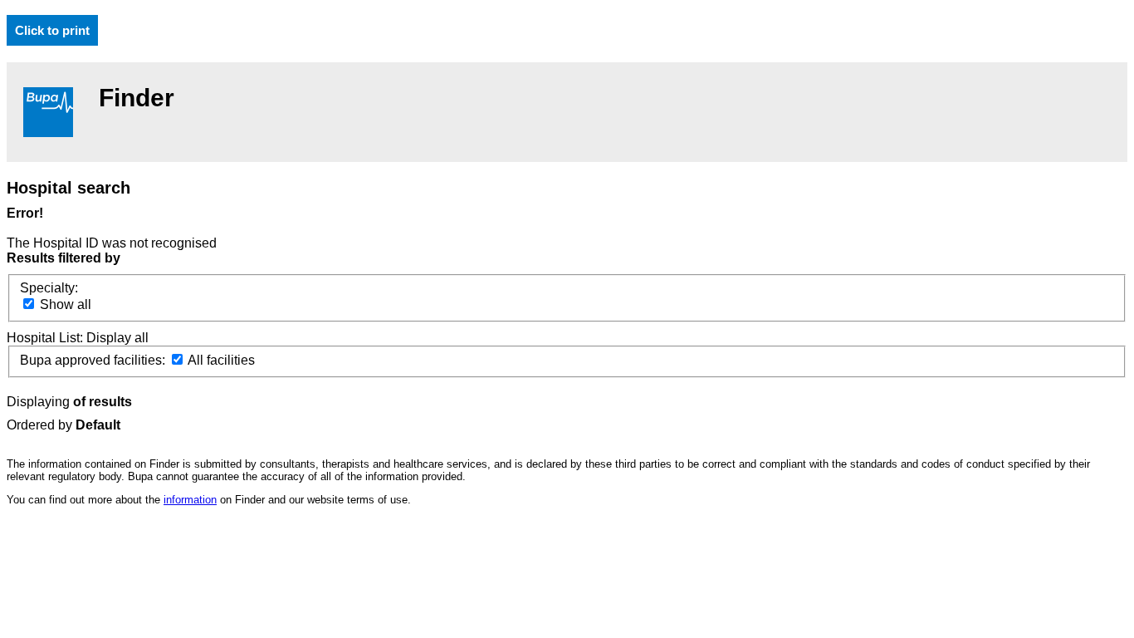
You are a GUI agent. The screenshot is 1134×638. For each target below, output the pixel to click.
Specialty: (49, 288)
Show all (64, 304)
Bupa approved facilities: (94, 360)
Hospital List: (46, 338)
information (190, 499)
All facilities (220, 360)
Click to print (52, 30)
